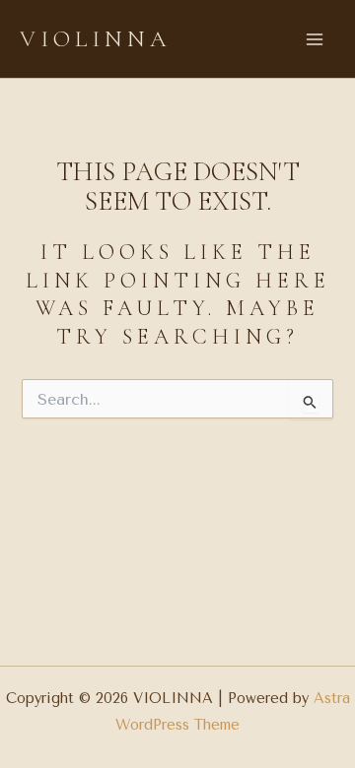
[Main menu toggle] (314, 39)
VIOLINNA (96, 39)
